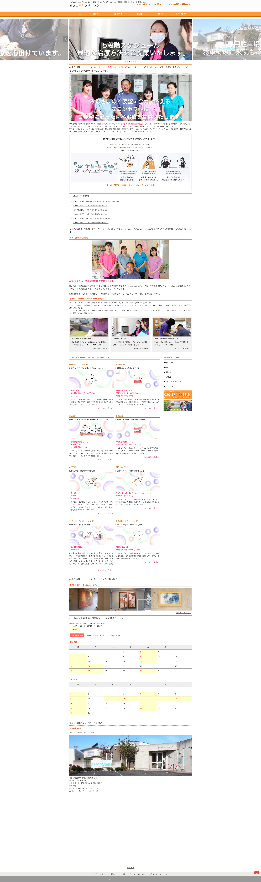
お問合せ (168, 372)
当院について (118, 14)
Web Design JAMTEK (147, 879)
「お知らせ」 (103, 635)
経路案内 (130, 868)
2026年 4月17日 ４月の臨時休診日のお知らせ (90, 214)
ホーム (78, 14)
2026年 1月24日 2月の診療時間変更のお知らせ (90, 223)
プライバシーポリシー (173, 382)
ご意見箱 (140, 14)
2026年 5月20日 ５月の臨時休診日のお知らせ (90, 210)
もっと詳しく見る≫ (105, 408)
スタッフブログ (181, 14)
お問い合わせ (153, 874)
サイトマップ (170, 386)
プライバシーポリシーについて (137, 874)
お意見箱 (168, 377)
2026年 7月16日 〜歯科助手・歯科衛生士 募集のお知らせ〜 (96, 201)
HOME (95, 874)
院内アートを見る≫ (183, 613)
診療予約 (160, 14)
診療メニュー (97, 14)
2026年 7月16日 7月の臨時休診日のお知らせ (90, 206)
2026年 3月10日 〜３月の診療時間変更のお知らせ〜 (92, 218)
